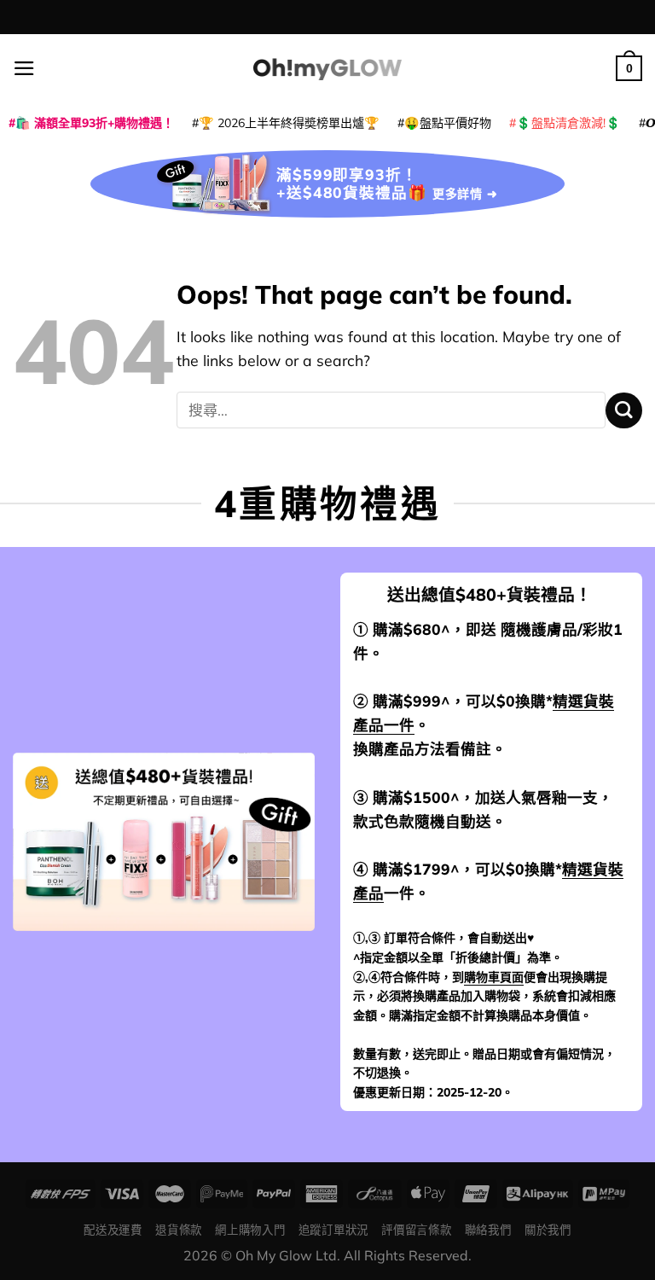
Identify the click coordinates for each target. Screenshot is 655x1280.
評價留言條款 (416, 1229)
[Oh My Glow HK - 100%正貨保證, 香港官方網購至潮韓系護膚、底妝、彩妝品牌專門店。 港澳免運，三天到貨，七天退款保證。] (327, 67)
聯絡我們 (488, 1229)
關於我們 (548, 1229)
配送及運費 (113, 1229)
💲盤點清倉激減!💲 (568, 123)
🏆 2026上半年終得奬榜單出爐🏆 (289, 123)
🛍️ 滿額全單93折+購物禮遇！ (94, 123)
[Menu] (24, 68)
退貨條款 (178, 1229)
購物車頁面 (494, 977)
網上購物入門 (250, 1229)
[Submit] (624, 411)
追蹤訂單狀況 (333, 1229)
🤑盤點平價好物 (447, 123)
